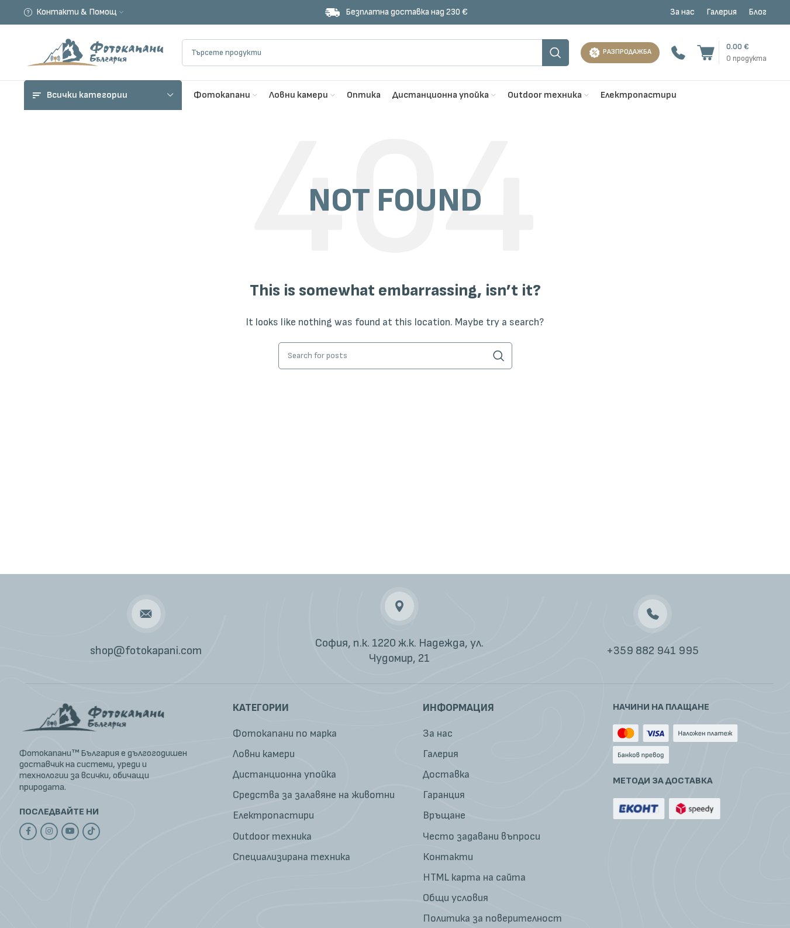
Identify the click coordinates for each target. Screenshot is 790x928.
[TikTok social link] (91, 831)
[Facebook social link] (28, 831)
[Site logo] (97, 51)
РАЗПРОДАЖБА (627, 51)
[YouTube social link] (70, 831)
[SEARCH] (555, 52)
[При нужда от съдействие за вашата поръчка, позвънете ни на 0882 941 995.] (678, 52)
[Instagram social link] (49, 831)
